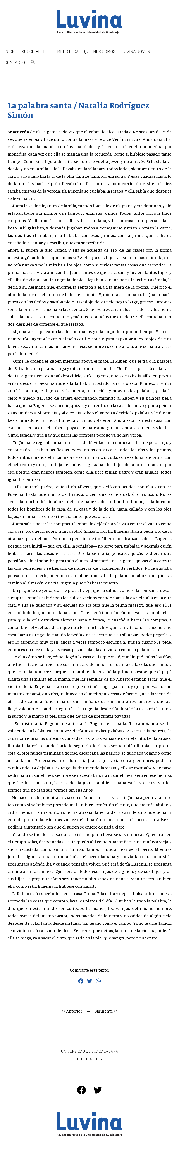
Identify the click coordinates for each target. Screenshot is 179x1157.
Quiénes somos (99, 51)
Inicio (10, 51)
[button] (33, 62)
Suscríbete (34, 51)
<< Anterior (71, 1011)
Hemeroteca (65, 51)
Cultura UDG (89, 1058)
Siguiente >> (106, 1011)
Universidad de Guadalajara (89, 1051)
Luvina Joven (135, 51)
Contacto (14, 62)
